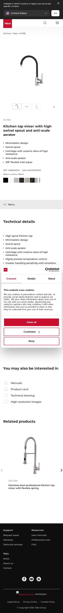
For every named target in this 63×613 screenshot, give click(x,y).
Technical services (13, 544)
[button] (27, 13)
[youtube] (31, 579)
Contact (7, 568)
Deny (31, 341)
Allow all (31, 322)
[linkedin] (39, 579)
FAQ (34, 544)
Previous (1, 470)
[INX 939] (31, 455)
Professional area (41, 540)
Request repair (11, 535)
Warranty (8, 540)
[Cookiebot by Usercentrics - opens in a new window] (45, 270)
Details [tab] (32, 278)
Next (54, 107)
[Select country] (51, 22)
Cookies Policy (48, 602)
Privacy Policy (30, 602)
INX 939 (12, 480)
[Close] (58, 3)
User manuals (39, 535)
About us (8, 563)
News (6, 558)
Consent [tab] (11, 278)
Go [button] (55, 13)
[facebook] (24, 579)
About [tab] (51, 278)
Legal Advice (13, 602)
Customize (30, 331)
